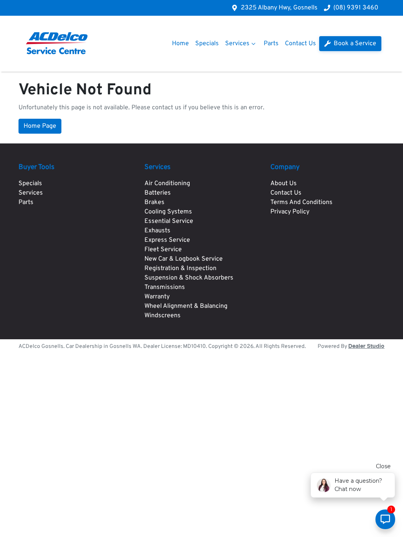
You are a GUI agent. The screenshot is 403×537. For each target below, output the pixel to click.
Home (180, 44)
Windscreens (162, 316)
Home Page (40, 126)
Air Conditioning (167, 184)
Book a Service (354, 44)
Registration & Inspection (180, 268)
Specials (207, 44)
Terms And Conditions (301, 202)
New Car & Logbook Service (183, 259)
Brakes (154, 202)
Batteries (157, 193)
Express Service (167, 240)
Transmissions (164, 287)
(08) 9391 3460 (355, 8)
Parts (271, 44)
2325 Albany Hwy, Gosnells (279, 8)
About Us (283, 184)
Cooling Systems (168, 212)
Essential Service (168, 221)
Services (237, 44)
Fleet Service (163, 250)
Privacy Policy (289, 212)
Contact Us (300, 44)
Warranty (157, 297)
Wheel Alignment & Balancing (185, 306)
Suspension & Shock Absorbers (188, 278)
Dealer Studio (366, 346)
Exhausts (157, 231)
